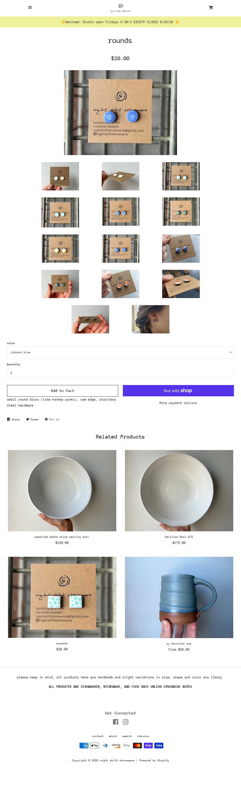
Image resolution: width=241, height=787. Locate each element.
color (11, 343)
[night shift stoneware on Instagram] (126, 723)
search (127, 736)
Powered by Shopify (154, 760)
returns (143, 736)
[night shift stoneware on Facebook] (116, 723)
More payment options (178, 403)
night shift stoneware (117, 760)
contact (98, 736)
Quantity (13, 364)
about (113, 736)
